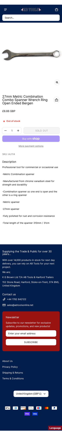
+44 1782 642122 (16, 299)
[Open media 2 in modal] (31, 56)
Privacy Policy (10, 366)
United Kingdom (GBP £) (28, 394)
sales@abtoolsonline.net (20, 305)
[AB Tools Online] (31, 9)
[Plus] (18, 130)
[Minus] (5, 130)
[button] (31, 18)
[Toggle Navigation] (5, 9)
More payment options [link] (31, 146)
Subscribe (31, 342)
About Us (7, 361)
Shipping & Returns (12, 372)
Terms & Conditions (13, 378)
